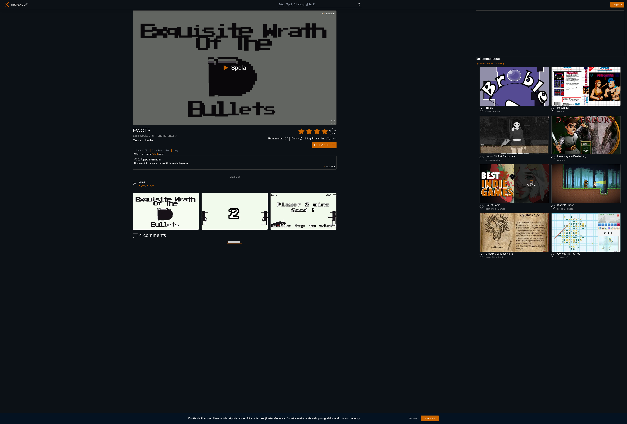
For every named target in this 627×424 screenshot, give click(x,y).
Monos (560, 111)
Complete (157, 150)
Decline (413, 418)
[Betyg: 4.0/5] (317, 131)
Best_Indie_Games (495, 208)
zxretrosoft (562, 257)
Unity (175, 150)
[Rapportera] (335, 138)
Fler (167, 150)
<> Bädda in (328, 13)
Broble (489, 107)
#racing (500, 63)
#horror (490, 63)
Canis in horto (143, 140)
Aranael (561, 160)
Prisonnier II (564, 107)
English (142, 185)
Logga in (617, 4)
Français (150, 185)
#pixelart (480, 63)
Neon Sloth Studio (494, 257)
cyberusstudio (492, 160)
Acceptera (430, 418)
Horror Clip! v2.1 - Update (500, 156)
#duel (155, 154)
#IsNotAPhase (565, 205)
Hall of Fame (492, 205)
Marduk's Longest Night (499, 253)
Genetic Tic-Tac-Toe (568, 253)
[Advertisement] (550, 33)
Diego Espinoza (565, 208)
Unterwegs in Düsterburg (571, 156)
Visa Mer (235, 176)
